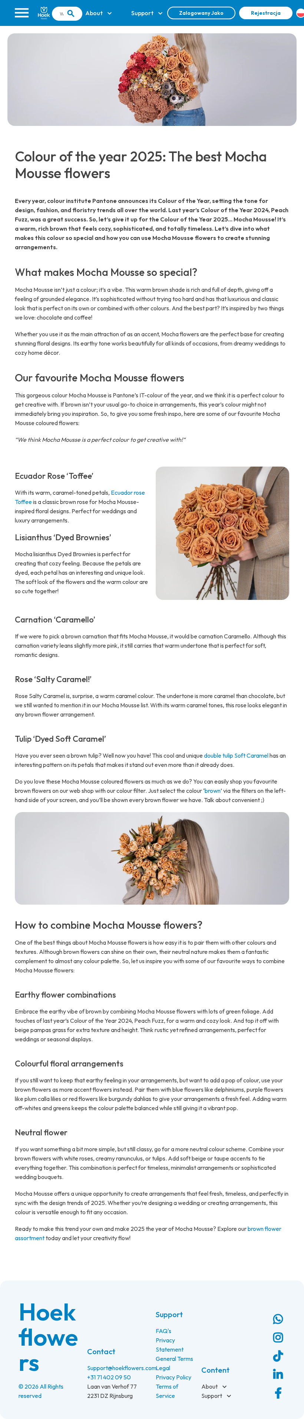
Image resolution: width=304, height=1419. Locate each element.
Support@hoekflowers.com (121, 1368)
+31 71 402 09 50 (109, 1377)
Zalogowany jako (201, 13)
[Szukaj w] (70, 13)
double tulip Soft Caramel (236, 755)
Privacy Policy (173, 1377)
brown (213, 790)
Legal (163, 1368)
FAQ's (163, 1331)
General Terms (174, 1358)
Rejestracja (266, 13)
